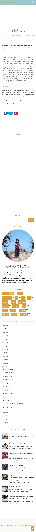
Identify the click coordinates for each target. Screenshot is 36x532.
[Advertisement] (5, 17)
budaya (20, 294)
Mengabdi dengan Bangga (16, 465)
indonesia (22, 302)
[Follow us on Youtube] (11, 2)
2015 (4, 363)
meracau (22, 310)
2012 (4, 415)
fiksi (16, 298)
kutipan (13, 310)
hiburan (5, 302)
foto (29, 298)
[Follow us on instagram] (5, 2)
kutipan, (4, 50)
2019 (4, 349)
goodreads (7, 86)
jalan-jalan (15, 306)
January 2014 (8, 407)
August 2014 (8, 379)
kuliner (5, 310)
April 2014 (7, 393)
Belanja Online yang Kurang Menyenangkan (21, 444)
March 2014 (8, 397)
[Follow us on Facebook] (2, 2)
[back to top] (32, 528)
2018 (4, 353)
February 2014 (8, 400)
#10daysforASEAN (8, 294)
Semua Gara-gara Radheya (16, 434)
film (23, 298)
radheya (14, 314)
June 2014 (7, 386)
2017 (4, 356)
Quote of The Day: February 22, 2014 (14, 403)
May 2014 (7, 390)
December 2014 (9, 369)
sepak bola (24, 314)
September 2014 (9, 376)
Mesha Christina (12, 48)
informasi (5, 306)
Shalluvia (18, 30)
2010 (4, 422)
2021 (4, 342)
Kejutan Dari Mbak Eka (15, 487)
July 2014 (7, 383)
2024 (4, 332)
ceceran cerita (7, 298)
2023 (4, 335)
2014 (4, 366)
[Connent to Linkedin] (14, 2)
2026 (4, 325)
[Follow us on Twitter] (8, 2)
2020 (4, 346)
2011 (4, 419)
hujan (13, 302)
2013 (4, 412)
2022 (4, 339)
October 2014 (8, 373)
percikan (5, 314)
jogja (24, 306)
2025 (4, 328)
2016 (4, 360)
